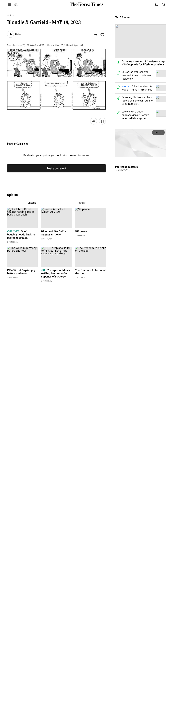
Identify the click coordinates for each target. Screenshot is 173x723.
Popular (81, 202)
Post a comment (56, 168)
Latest (32, 202)
